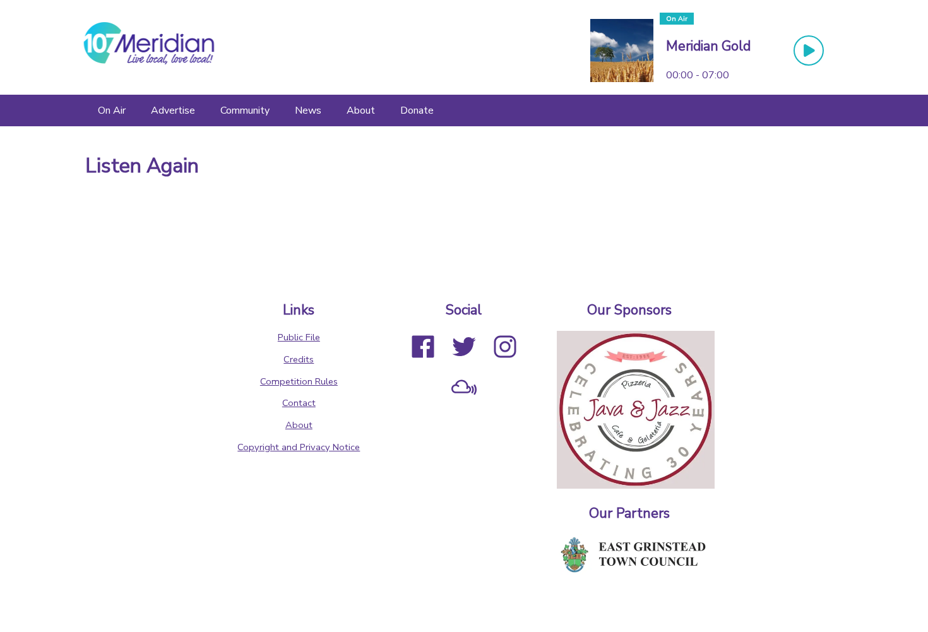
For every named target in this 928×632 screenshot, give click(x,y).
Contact (299, 402)
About (298, 425)
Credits (298, 359)
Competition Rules (299, 381)
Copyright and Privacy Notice (298, 447)
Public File (299, 337)
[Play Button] (809, 50)
